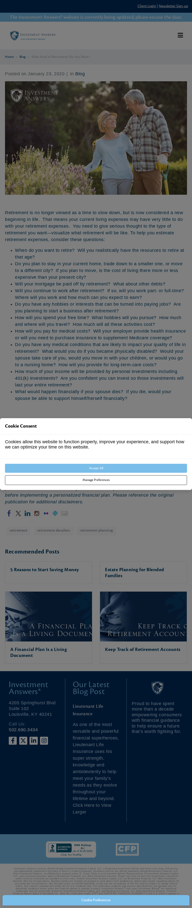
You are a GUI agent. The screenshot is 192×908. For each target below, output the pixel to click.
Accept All (96, 468)
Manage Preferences (96, 480)
